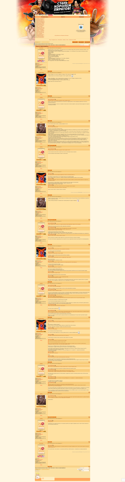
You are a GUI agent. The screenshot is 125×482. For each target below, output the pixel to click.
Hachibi (41, 122)
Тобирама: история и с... (40, 31)
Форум (40, 15)
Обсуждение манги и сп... (41, 20)
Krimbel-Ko (42, 43)
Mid (45, 43)
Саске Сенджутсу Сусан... (41, 28)
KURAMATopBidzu (41, 72)
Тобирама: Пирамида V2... (41, 21)
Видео (43, 15)
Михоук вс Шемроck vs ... (41, 24)
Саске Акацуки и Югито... (41, 23)
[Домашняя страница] (54, 145)
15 (61, 443)
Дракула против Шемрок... (41, 22)
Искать (67, 39)
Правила (64, 39)
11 (61, 318)
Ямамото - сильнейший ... (41, 30)
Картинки (45, 15)
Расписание (50, 15)
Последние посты (54, 39)
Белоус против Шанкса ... (41, 37)
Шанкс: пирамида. (39, 26)
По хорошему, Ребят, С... (40, 36)
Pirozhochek (41, 443)
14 (61, 418)
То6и (46, 43)
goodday (41, 97)
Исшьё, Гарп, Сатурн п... (40, 25)
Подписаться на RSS (72, 39)
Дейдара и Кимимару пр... (41, 18)
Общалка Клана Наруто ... (41, 35)
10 (61, 283)
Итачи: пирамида (39, 33)
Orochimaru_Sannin (50, 43)
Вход (50, 39)
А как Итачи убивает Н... (40, 19)
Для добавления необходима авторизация (61, 35)
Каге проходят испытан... (41, 34)
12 (61, 363)
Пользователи (60, 39)
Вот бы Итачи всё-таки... (40, 32)
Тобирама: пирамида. (40, 29)
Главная (36, 15)
